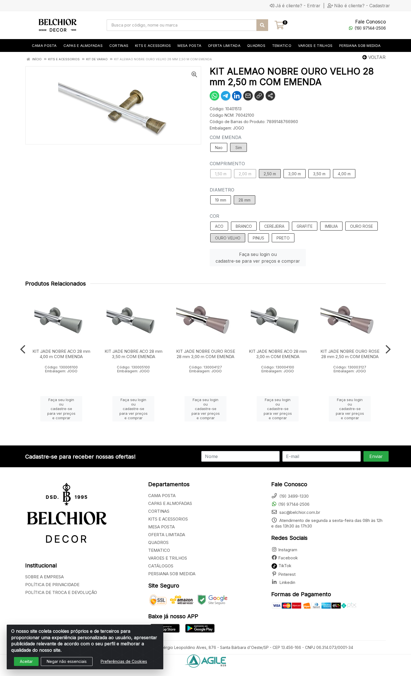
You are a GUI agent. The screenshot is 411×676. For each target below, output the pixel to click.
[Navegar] (23, 349)
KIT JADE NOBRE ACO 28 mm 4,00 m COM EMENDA (61, 354)
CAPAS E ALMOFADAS (170, 503)
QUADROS (158, 542)
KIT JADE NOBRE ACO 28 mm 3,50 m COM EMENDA (133, 354)
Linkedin (286, 582)
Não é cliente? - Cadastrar (362, 5)
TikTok (284, 565)
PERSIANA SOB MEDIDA (171, 573)
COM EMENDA (226, 137)
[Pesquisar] (262, 25)
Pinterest (287, 574)
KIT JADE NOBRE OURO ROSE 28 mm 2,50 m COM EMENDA (349, 354)
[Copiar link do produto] (259, 95)
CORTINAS (158, 511)
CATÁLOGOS (160, 566)
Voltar (376, 57)
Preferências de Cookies (124, 661)
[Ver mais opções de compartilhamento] (270, 95)
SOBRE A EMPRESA (44, 576)
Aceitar (26, 661)
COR (214, 216)
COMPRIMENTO (227, 163)
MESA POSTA (161, 526)
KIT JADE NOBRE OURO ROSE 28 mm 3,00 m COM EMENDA (205, 354)
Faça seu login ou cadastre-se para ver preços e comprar (258, 257)
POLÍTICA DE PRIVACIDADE (52, 584)
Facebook (288, 557)
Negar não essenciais (67, 661)
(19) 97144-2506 (370, 28)
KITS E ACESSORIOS (168, 519)
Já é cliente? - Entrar (297, 5)
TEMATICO (159, 550)
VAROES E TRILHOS (167, 558)
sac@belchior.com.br (299, 512)
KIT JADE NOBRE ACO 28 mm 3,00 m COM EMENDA (278, 354)
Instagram (287, 549)
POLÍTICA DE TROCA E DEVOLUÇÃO (61, 592)
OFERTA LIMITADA (166, 534)
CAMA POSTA (162, 495)
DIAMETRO (222, 190)
